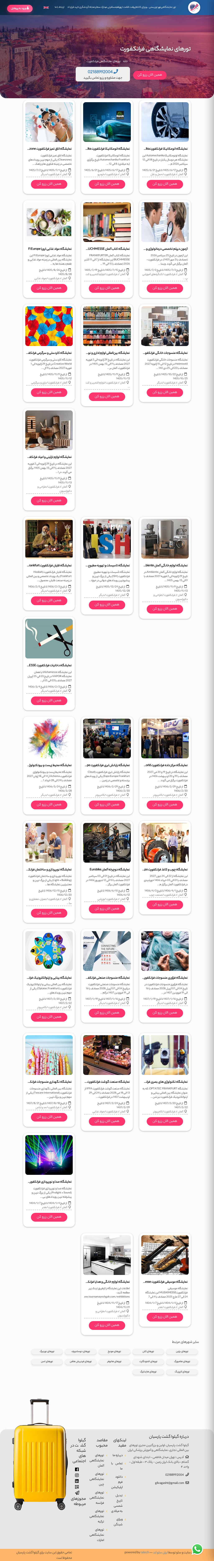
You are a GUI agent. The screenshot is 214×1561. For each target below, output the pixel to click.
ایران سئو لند (160, 1552)
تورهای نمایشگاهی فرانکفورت (104, 61)
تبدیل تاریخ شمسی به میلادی (117, 1503)
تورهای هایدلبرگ (148, 1372)
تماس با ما (117, 1466)
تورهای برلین (182, 1352)
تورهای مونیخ (114, 1352)
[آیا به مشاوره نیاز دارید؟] (197, 1549)
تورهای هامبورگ (182, 1362)
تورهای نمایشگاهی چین (96, 1479)
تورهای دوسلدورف (80, 1352)
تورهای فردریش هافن (81, 1362)
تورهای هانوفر (114, 1362)
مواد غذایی (40, 278)
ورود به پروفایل (19, 8)
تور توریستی (155, 7)
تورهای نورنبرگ (47, 1352)
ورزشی (100, 899)
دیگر (43, 174)
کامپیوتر (157, 795)
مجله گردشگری (86, 7)
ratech (145, 1552)
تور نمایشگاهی (168, 7)
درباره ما (118, 1455)
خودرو (101, 174)
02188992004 (174, 1475)
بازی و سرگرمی (38, 383)
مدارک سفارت (100, 7)
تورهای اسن (47, 1362)
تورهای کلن (148, 1352)
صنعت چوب (155, 895)
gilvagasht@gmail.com (169, 1483)
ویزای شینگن (118, 1522)
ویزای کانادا (141, 7)
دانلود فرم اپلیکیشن (117, 1482)
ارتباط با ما (59, 7)
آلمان (180, 174)
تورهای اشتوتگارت (148, 1362)
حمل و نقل (156, 174)
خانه (125, 61)
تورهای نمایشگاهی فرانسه (96, 1498)
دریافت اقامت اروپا (127, 7)
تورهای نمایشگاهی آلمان (96, 1461)
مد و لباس (41, 1107)
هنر (44, 1207)
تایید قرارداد (73, 7)
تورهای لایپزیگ (182, 1372)
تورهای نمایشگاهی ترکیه (96, 1516)
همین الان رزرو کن (150, 75)
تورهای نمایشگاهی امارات (96, 1535)
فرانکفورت (169, 174)
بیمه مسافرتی (113, 7)
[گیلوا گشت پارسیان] (194, 7)
